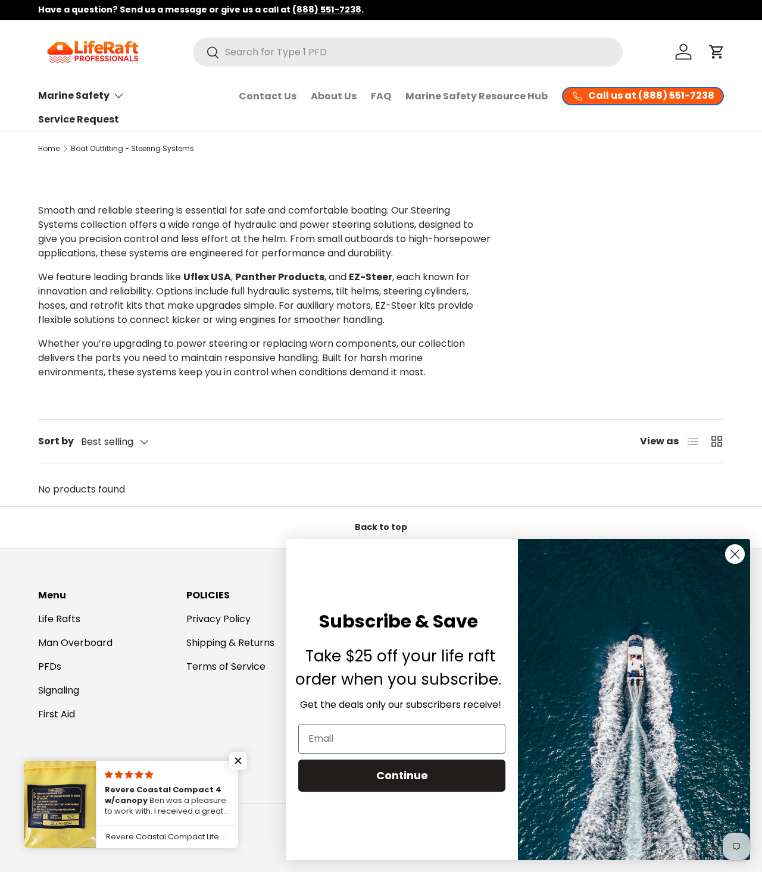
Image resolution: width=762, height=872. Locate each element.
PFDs (49, 666)
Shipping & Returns (230, 643)
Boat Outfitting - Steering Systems (132, 148)
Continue (402, 775)
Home (49, 148)
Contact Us (267, 96)
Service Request (78, 119)
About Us (334, 96)
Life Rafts (59, 619)
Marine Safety (74, 95)
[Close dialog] (734, 554)
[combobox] (408, 52)
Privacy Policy (218, 619)
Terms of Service (226, 666)
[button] (717, 52)
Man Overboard (75, 643)
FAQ (381, 96)
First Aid (56, 714)
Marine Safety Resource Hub (476, 96)
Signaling (58, 690)
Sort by (56, 441)
